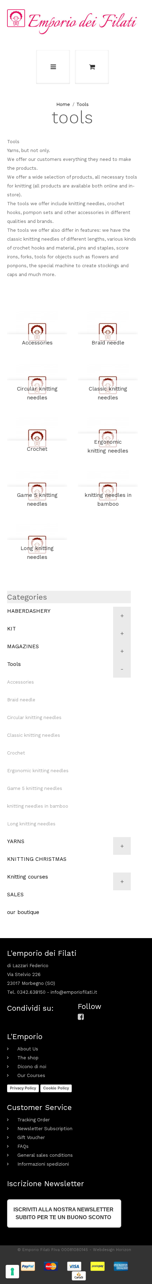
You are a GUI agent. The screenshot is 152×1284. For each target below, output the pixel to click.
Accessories (37, 343)
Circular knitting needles (37, 393)
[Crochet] (37, 438)
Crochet (37, 449)
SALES (15, 894)
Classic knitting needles (108, 393)
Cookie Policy (56, 1088)
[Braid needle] (108, 332)
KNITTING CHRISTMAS (36, 859)
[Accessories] (37, 332)
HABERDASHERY (29, 611)
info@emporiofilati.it (74, 992)
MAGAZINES (23, 646)
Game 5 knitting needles (37, 499)
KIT (11, 629)
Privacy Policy (23, 1088)
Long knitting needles (37, 552)
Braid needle (108, 343)
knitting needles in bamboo (107, 499)
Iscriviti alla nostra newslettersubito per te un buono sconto (63, 1213)
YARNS (15, 841)
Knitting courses (27, 877)
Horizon (123, 1249)
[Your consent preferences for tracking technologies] (12, 1271)
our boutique (23, 912)
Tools (82, 104)
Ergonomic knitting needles (107, 446)
